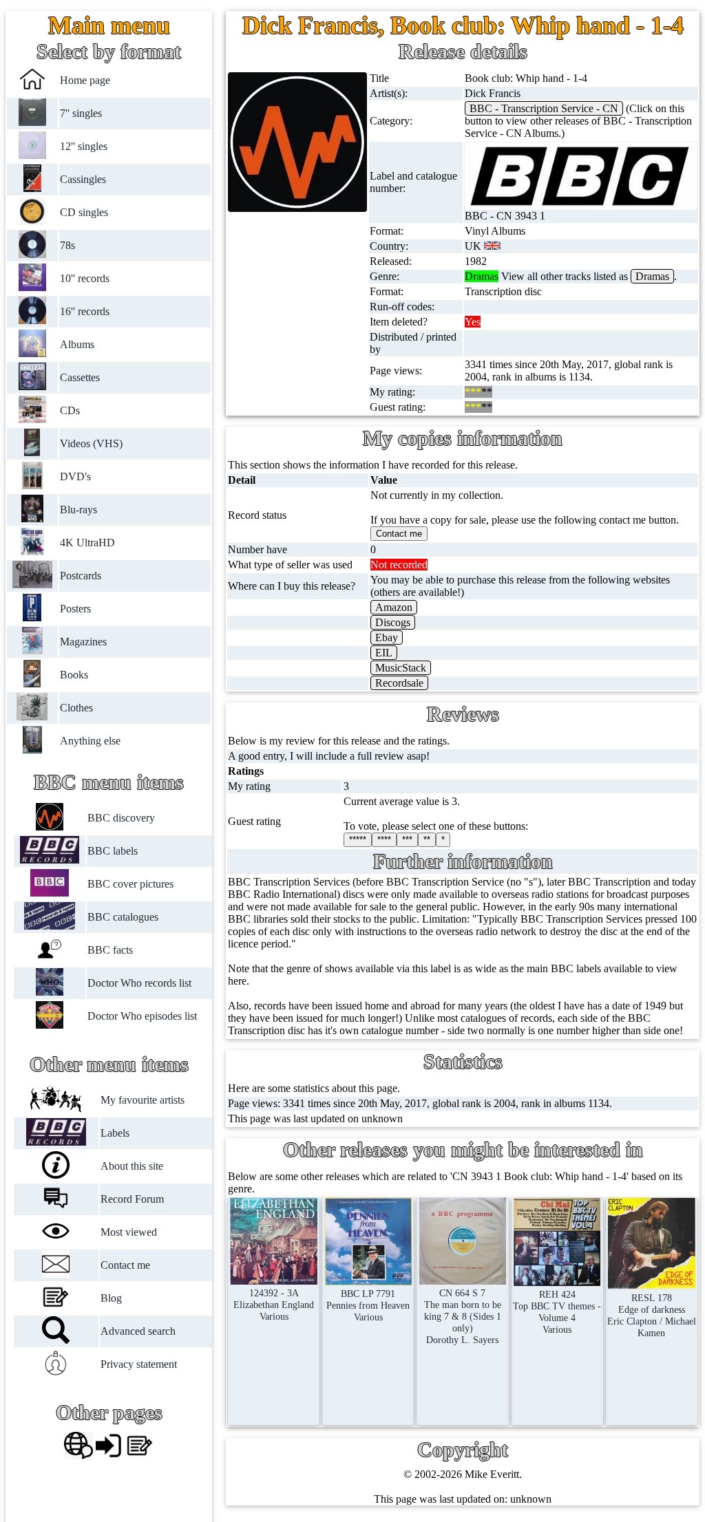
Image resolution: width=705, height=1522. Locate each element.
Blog (111, 1298)
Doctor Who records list (139, 983)
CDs (70, 410)
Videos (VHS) (91, 443)
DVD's (75, 476)
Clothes (76, 708)
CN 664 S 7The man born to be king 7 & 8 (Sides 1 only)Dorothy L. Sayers (462, 1316)
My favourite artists (143, 1100)
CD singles (84, 212)
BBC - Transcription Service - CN (544, 108)
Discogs (392, 622)
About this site (132, 1166)
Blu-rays (78, 509)
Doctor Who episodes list (142, 1016)
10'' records (84, 278)
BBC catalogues (122, 917)
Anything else (90, 741)
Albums (77, 344)
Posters (75, 608)
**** (384, 840)
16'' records (84, 311)
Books (74, 674)
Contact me (125, 1265)
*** (407, 840)
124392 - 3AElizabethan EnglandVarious (273, 1304)
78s (67, 245)
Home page (85, 80)
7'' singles (81, 113)
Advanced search (138, 1331)
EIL (383, 652)
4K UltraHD (87, 542)
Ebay (386, 637)
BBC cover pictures (130, 884)
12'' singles (83, 146)
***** (357, 840)
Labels (115, 1133)
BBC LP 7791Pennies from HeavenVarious (368, 1305)
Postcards (80, 575)
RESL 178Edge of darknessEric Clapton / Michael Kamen (651, 1315)
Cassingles (83, 179)
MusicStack (400, 668)
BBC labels (112, 851)
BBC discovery (121, 818)
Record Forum (132, 1199)
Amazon (393, 607)
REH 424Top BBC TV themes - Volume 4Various (557, 1312)
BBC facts (110, 950)
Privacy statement (139, 1364)
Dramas (652, 276)
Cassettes (80, 377)
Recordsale (399, 683)
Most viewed (129, 1232)
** (426, 840)
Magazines (83, 641)
